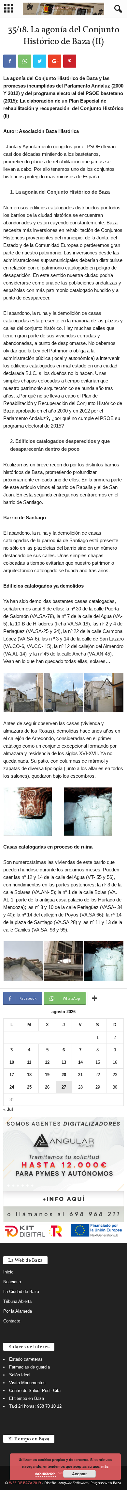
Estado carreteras (26, 1359)
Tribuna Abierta (17, 1301)
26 (47, 1087)
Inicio (8, 1272)
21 (80, 1074)
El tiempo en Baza (26, 1398)
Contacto (11, 1321)
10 (11, 1062)
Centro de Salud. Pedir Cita (35, 1390)
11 (29, 1062)
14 (80, 1062)
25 (29, 1087)
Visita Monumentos (27, 1382)
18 (29, 1074)
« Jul (8, 1109)
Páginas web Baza (106, 1482)
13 (64, 1062)
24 (11, 1087)
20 (64, 1074)
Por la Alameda (17, 1311)
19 (47, 1074)
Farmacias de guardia (29, 1367)
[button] (117, 9)
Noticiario (12, 1281)
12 (47, 1062)
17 (11, 1074)
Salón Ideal (19, 1374)
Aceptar (79, 1474)
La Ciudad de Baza (21, 1291)
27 (64, 1087)
